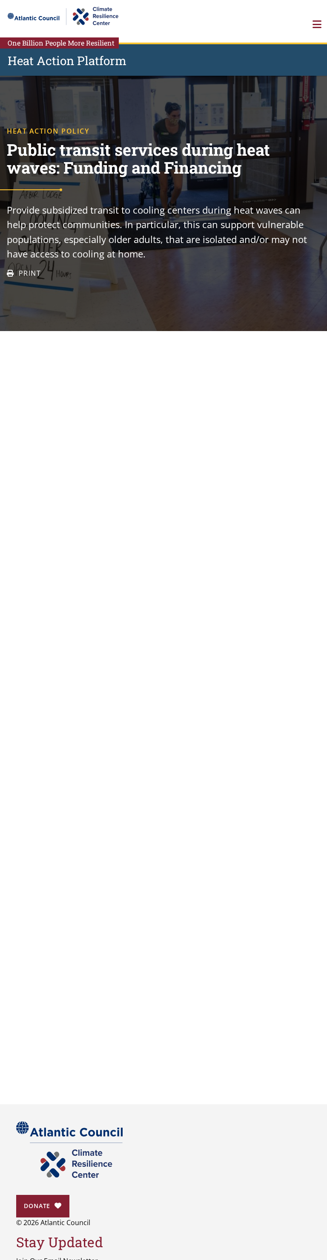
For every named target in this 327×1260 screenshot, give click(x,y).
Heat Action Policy (48, 131)
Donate (37, 1206)
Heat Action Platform (67, 61)
